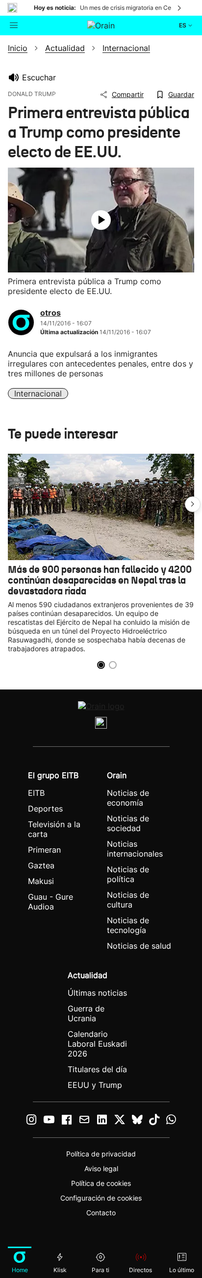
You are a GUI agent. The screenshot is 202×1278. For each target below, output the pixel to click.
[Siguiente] (180, 8)
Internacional (38, 393)
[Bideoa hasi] (101, 220)
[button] (193, 504)
